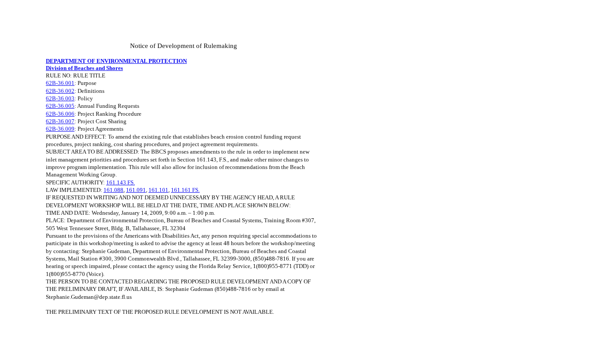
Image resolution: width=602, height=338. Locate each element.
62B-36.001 (60, 83)
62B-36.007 (60, 121)
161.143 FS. (120, 182)
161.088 (113, 190)
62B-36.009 (60, 128)
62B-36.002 (60, 91)
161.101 (158, 190)
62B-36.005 (60, 106)
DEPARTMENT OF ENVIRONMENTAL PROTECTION (116, 61)
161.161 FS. (185, 190)
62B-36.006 (60, 113)
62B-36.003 (60, 98)
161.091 (136, 190)
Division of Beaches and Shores (84, 68)
